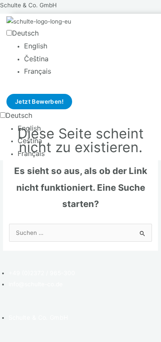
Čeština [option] (36, 58)
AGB (122, 308)
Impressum (55, 301)
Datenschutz (103, 301)
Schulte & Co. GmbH (28, 5)
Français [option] (37, 71)
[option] (45, 46)
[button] (62, 91)
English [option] (35, 46)
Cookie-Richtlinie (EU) (69, 308)
